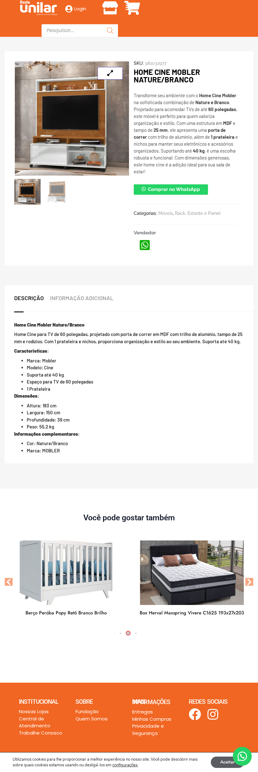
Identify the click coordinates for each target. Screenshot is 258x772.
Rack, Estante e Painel (198, 213)
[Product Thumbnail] (110, 73)
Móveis (165, 213)
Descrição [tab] (29, 297)
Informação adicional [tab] (81, 297)
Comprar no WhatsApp (174, 189)
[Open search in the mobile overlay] (80, 30)
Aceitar (227, 762)
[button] (129, 7)
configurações (124, 765)
